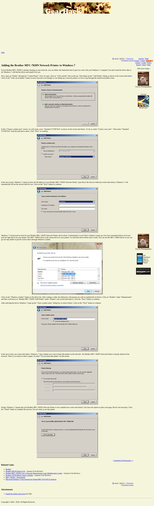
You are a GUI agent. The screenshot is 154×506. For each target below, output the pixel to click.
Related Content (128, 60)
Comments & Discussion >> (123, 460)
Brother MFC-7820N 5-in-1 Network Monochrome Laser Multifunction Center (34, 473)
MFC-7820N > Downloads (15, 477)
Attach (116, 58)
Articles (141, 59)
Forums (136, 61)
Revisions (130, 58)
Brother (8, 469)
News (149, 63)
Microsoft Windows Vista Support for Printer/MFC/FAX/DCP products (31, 479)
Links (144, 63)
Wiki (3, 53)
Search (138, 65)
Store (144, 65)
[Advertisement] (77, 34)
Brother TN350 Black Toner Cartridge (19, 475)
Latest (142, 61)
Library (138, 63)
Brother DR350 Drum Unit (15, 471)
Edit (123, 58)
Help (149, 65)
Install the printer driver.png (15, 494)
